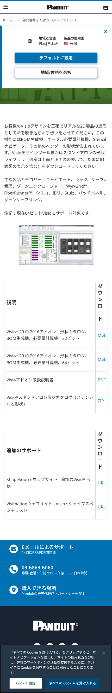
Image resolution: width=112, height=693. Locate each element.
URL (101, 483)
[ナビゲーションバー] (5, 7)
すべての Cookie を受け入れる (72, 683)
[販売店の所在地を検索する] (13, 590)
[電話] (13, 569)
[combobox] (56, 20)
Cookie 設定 (25, 683)
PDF (101, 380)
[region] (56, 669)
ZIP (101, 401)
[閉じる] (103, 653)
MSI (101, 335)
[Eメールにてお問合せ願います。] (13, 549)
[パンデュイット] (58, 7)
